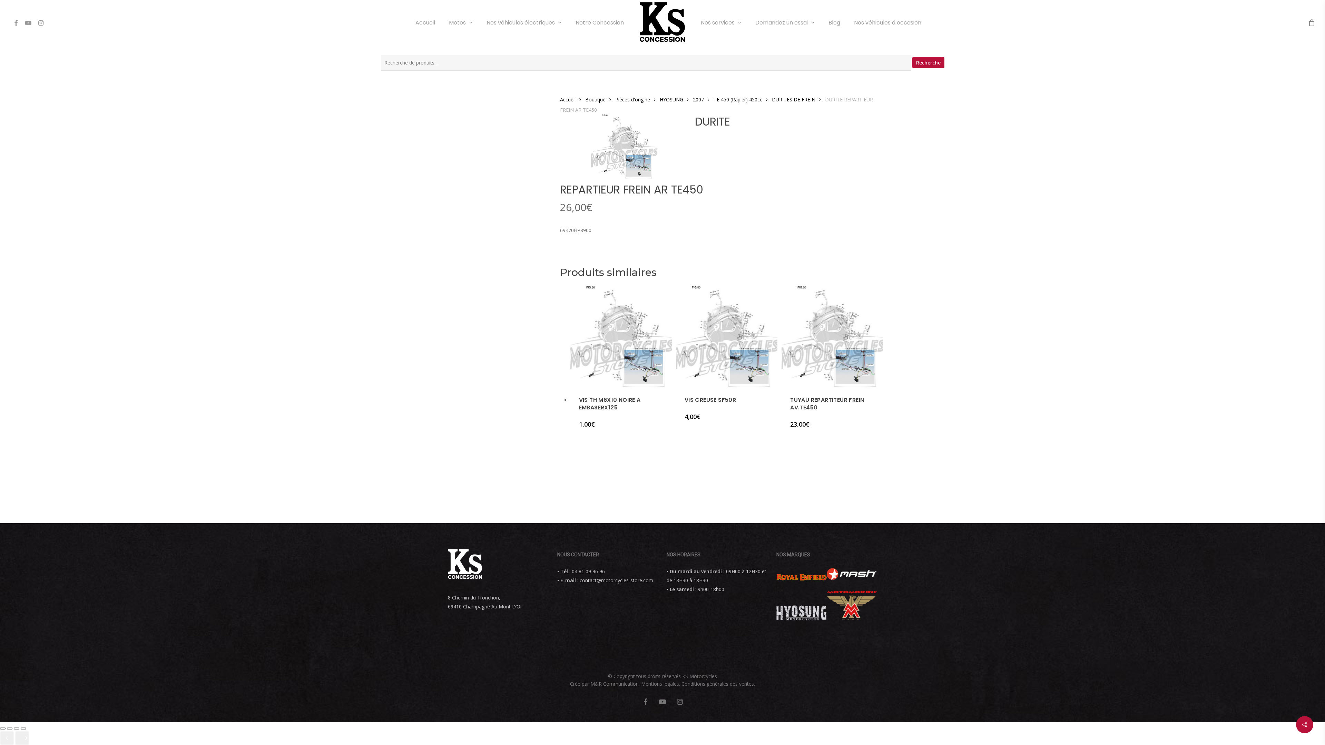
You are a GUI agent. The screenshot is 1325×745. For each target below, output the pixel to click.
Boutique (595, 99)
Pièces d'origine (632, 99)
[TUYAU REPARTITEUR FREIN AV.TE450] (832, 337)
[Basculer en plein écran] (16, 728)
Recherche (928, 62)
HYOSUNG (671, 99)
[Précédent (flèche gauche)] (7, 738)
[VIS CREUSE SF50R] (726, 337)
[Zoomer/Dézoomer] (23, 728)
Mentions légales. (660, 684)
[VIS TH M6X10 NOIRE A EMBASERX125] (621, 337)
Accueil (568, 99)
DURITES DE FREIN (793, 99)
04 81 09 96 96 (588, 571)
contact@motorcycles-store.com (616, 580)
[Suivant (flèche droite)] (22, 738)
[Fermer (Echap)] (3, 728)
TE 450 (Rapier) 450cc (738, 99)
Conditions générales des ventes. (718, 684)
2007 (698, 99)
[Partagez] (9, 728)
